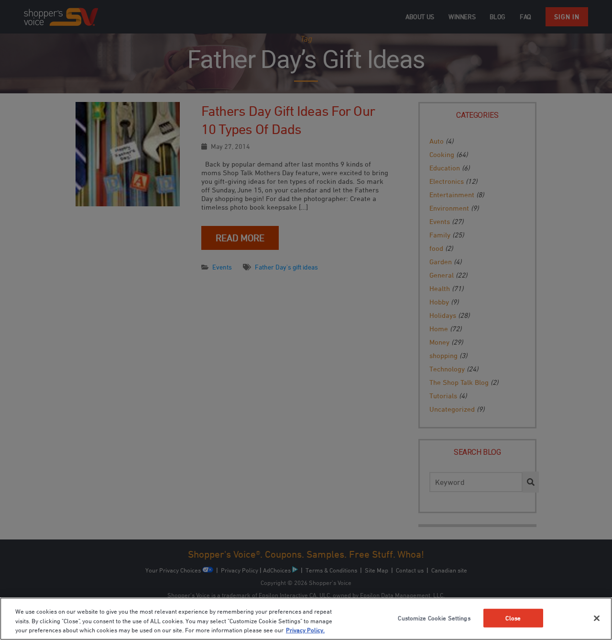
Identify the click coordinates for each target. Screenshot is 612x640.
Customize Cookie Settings (434, 617)
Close (513, 617)
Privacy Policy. (305, 630)
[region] (306, 618)
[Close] (596, 618)
